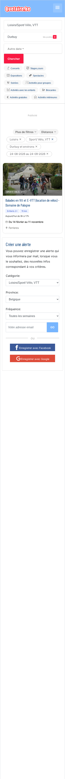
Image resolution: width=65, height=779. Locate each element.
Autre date (15, 49)
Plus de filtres (24, 132)
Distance (47, 132)
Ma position (48, 37)
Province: (12, 292)
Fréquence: (13, 309)
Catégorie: (13, 276)
